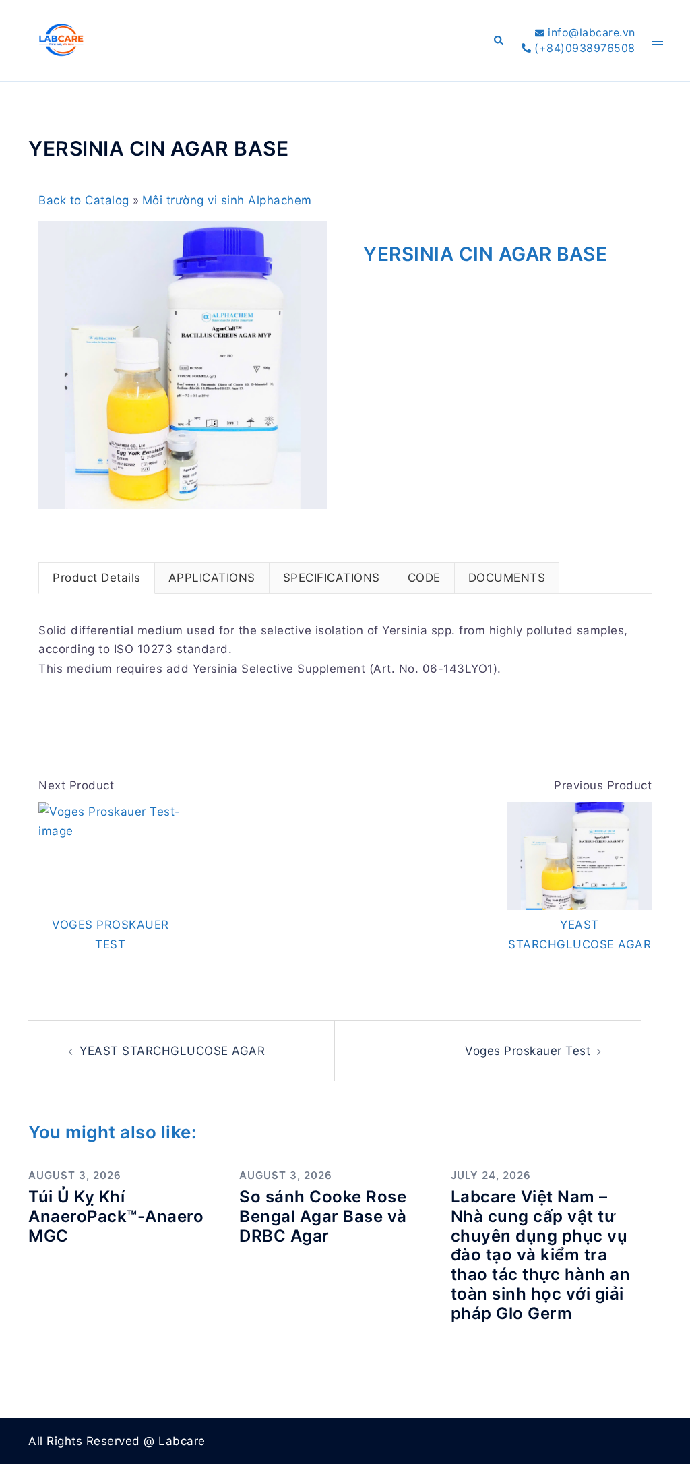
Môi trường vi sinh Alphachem (227, 200)
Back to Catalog (85, 200)
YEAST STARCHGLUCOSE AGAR (172, 1051)
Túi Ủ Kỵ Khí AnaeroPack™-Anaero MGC (115, 1216)
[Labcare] (60, 40)
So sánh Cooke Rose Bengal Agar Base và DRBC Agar (323, 1216)
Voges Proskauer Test (527, 1051)
